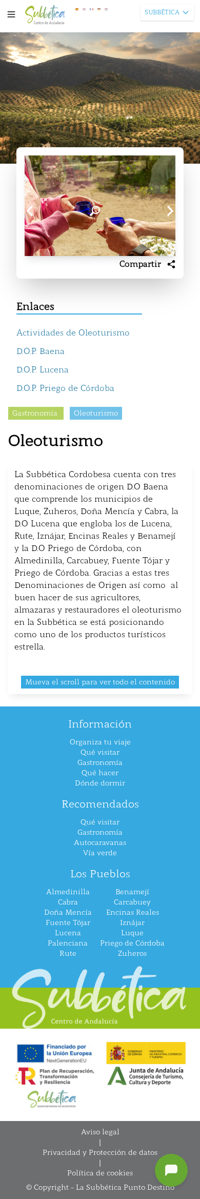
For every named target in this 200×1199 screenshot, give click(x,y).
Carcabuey (132, 902)
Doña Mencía (68, 912)
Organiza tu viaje (100, 742)
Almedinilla (68, 892)
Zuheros (132, 953)
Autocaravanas (100, 842)
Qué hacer (100, 773)
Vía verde (100, 853)
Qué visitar (100, 752)
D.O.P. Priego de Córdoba (65, 388)
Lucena (68, 933)
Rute (67, 953)
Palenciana (68, 943)
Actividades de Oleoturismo (73, 333)
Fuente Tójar (68, 922)
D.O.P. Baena (40, 351)
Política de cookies (100, 1173)
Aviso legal (100, 1132)
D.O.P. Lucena (42, 370)
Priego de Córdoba (132, 943)
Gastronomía (100, 762)
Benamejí (132, 892)
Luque (132, 933)
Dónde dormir (100, 783)
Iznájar (132, 922)
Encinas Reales (132, 912)
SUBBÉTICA (162, 12)
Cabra (68, 902)
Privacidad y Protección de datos (100, 1152)
